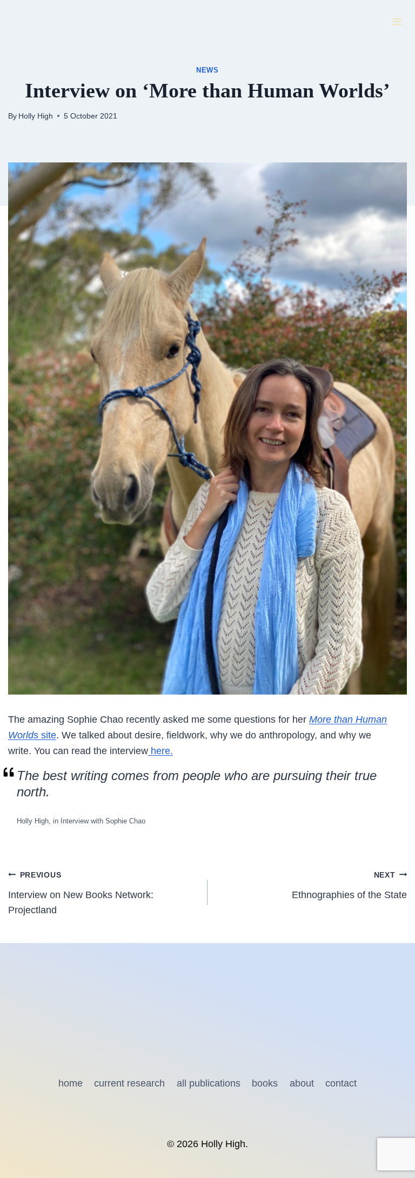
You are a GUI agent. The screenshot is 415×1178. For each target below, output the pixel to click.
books (265, 1083)
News (207, 70)
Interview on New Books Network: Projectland (80, 893)
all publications (208, 1083)
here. (160, 750)
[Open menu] (397, 21)
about (302, 1083)
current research (129, 1083)
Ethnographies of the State (349, 885)
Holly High (35, 116)
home (70, 1083)
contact (341, 1083)
